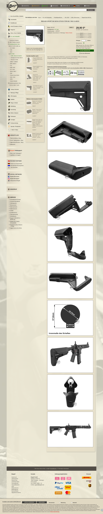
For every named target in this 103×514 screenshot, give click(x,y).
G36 (11, 50)
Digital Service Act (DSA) (16, 228)
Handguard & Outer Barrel (16, 57)
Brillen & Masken (14, 113)
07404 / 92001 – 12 (37, 483)
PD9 (11, 73)
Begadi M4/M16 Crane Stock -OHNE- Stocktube (38, 68)
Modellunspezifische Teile (15, 83)
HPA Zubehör (14, 96)
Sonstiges (13, 119)
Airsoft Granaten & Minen (16, 26)
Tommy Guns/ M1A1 (14, 75)
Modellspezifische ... (58, 17)
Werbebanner (13, 216)
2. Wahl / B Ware (14, 129)
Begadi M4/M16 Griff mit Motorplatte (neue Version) (37, 59)
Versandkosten (85, 29)
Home (39, 17)
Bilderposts (12, 144)
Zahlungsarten (13, 203)
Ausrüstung (13, 109)
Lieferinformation (15, 481)
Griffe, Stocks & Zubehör (16, 55)
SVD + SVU (12, 77)
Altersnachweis (13, 206)
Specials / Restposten (16, 126)
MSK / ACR (12, 67)
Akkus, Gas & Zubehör (16, 33)
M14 (11, 51)
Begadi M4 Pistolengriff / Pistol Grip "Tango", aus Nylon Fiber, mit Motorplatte (37, 77)
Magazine (13, 29)
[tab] (71, 27)
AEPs (11, 79)
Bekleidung (13, 106)
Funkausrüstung (14, 123)
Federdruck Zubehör (14, 40)
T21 (11, 65)
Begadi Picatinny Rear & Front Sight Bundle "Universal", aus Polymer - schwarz (37, 135)
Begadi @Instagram (14, 178)
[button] (77, 5)
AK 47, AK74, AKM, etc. (15, 46)
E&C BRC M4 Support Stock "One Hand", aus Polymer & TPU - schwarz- (38, 87)
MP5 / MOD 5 (13, 63)
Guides (11, 210)
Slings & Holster (14, 102)
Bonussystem (13, 205)
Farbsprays (13, 116)
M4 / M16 (67, 17)
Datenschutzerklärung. (54, 511)
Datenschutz (14, 480)
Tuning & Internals (15, 89)
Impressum (14, 477)
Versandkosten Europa (15, 199)
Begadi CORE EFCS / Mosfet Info (15, 218)
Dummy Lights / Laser (14, 85)
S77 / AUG (12, 69)
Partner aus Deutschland (16, 163)
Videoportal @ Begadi (15, 180)
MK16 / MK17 (13, 71)
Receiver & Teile (14, 59)
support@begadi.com (39, 484)
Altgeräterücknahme (16, 492)
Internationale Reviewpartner (17, 165)
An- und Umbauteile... (47, 17)
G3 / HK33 (12, 48)
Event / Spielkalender (16, 140)
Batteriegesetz (15, 489)
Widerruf (13, 189)
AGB (13, 486)
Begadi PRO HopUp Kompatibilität (14, 222)
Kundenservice (13, 212)
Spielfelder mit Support (15, 155)
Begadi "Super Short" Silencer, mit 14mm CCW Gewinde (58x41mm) (37, 111)
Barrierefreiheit (15, 491)
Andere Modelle (13, 81)
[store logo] (13, 6)
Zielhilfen (13, 99)
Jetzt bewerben (14, 167)
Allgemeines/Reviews (16, 142)
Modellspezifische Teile (14, 44)
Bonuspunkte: (79, 43)
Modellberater (14, 23)
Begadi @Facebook (14, 176)
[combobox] (56, 10)
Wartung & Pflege (14, 92)
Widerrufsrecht (13, 208)
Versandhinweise (15, 484)
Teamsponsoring (14, 214)
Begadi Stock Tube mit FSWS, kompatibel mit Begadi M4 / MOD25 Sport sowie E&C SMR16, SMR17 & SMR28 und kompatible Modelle (37, 123)
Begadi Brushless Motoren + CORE (16, 225)
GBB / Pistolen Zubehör (14, 42)
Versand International (15, 201)
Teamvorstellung (15, 138)
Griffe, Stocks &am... (75, 17)
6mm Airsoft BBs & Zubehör (17, 16)
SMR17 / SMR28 (14, 61)
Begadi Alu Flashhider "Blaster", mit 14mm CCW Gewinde (37, 102)
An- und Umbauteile (15, 36)
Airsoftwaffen (13, 19)
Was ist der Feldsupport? (16, 153)
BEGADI (53, 27)
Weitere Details (69, 32)
